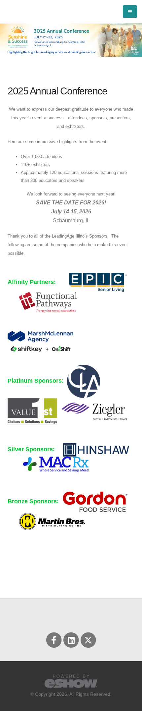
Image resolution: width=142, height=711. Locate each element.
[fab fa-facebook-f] (54, 639)
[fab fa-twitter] (88, 639)
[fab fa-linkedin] (71, 639)
